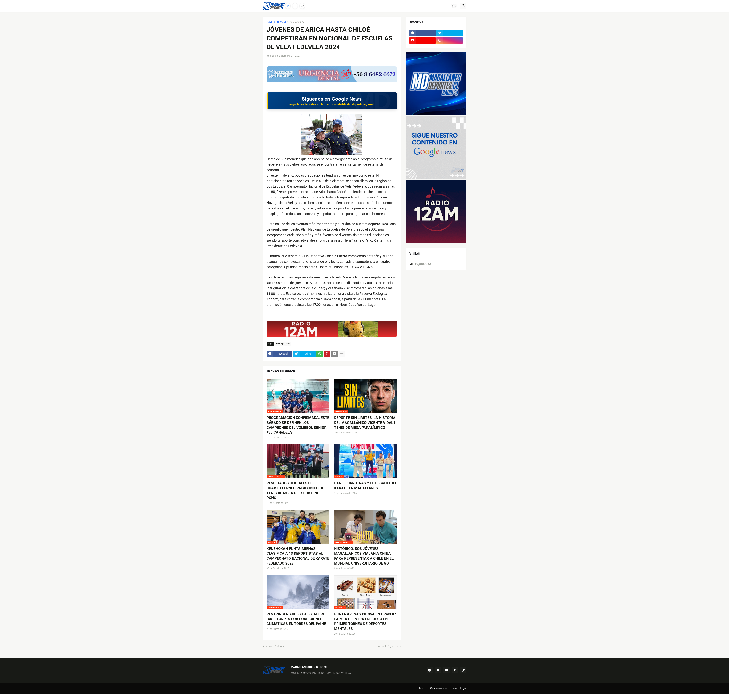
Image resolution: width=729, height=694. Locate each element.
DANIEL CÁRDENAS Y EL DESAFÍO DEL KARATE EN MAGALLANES (365, 485)
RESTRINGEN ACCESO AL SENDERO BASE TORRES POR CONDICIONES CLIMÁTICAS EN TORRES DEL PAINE (296, 619)
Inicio (422, 688)
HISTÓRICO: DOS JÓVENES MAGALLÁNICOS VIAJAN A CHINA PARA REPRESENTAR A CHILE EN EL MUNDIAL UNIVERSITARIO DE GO (364, 556)
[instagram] (449, 40)
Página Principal (276, 21)
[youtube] (422, 40)
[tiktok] (463, 670)
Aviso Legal (459, 688)
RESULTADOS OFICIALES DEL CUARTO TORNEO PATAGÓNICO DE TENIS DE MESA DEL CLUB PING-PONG (295, 490)
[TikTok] (302, 6)
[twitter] (449, 33)
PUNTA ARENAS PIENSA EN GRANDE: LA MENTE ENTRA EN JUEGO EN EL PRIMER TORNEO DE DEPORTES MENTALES (365, 621)
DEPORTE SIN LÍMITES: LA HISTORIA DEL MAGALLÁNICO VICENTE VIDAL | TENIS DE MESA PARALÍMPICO (364, 423)
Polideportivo (296, 21)
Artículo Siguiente (388, 646)
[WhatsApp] (319, 354)
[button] (454, 6)
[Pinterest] (327, 354)
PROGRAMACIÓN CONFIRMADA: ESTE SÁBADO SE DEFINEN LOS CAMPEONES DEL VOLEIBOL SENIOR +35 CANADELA (298, 425)
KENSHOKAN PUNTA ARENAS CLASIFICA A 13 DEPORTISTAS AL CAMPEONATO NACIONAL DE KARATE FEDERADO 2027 (298, 556)
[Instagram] (295, 6)
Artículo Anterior (274, 646)
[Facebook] (288, 6)
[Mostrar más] (342, 354)
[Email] (334, 354)
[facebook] (422, 33)
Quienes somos (439, 688)
